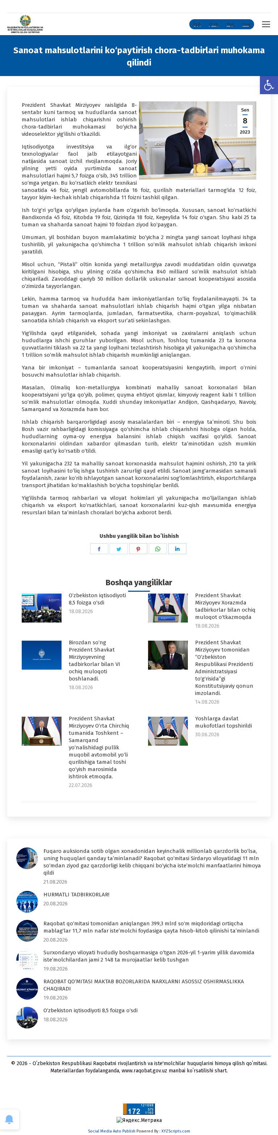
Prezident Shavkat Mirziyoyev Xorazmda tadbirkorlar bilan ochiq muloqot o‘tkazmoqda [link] (225, 606)
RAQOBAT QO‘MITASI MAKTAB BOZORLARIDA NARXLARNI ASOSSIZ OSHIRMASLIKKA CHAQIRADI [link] (143, 985)
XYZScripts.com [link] (175, 1131)
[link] (269, 85)
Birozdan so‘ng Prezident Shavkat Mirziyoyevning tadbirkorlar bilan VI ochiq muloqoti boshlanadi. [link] (94, 660)
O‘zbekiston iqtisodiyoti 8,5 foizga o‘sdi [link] (97, 599)
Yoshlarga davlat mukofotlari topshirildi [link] (223, 722)
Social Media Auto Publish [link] (111, 1131)
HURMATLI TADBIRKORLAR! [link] (76, 894)
